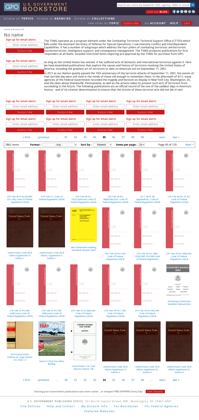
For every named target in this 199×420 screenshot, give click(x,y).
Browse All (18, 18)
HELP (174, 23)
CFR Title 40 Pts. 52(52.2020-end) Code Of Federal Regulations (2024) (83, 199)
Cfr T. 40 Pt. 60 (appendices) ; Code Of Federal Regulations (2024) (147, 199)
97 (123, 137)
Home (7, 29)
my (155, 23)
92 (75, 137)
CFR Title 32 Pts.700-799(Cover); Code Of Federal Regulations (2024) (52, 313)
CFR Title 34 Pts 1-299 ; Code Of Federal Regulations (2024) (115, 313)
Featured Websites (99, 411)
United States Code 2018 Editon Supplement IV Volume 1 (20, 255)
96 (113, 137)
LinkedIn (193, 11)
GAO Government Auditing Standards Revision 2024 (83, 248)
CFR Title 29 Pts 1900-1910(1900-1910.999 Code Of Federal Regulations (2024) (147, 256)
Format (35, 144)
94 (94, 137)
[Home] (37, 10)
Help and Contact (61, 406)
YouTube (185, 11)
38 (142, 380)
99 (142, 137)
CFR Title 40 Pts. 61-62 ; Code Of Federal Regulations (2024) (179, 199)
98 (132, 137)
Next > (189, 144)
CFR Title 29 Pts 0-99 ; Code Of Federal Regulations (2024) (115, 256)
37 (132, 380)
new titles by (113, 23)
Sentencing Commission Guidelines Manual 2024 (179, 302)
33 (94, 380)
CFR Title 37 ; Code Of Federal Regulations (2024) (52, 198)
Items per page (126, 144)
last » (176, 137)
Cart (187, 23)
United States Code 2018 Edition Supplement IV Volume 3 (115, 369)
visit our (158, 11)
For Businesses (126, 406)
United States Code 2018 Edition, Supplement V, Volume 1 (52, 255)
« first (26, 137)
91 (66, 137)
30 (66, 380)
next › (162, 137)
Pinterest (189, 11)
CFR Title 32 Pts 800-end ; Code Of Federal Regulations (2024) (83, 313)
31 (75, 380)
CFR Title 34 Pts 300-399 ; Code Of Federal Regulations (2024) (147, 313)
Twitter (178, 11)
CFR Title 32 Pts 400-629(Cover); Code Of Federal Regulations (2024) (20, 313)
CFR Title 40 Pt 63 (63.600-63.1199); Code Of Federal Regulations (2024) (20, 199)
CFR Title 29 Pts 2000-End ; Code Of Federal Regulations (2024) (179, 256)
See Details (155, 391)
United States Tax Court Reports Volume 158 (83, 367)
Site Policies (30, 406)
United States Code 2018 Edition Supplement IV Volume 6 (179, 369)
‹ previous (43, 137)
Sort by (86, 144)
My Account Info (94, 406)
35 (113, 380)
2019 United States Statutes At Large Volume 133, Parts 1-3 (19, 357)
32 (85, 380)
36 (123, 380)
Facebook (174, 11)
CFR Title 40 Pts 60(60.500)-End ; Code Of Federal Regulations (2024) (115, 199)
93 (85, 137)
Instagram (181, 11)
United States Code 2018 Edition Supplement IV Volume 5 (147, 369)
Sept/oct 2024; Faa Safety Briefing (51, 362)
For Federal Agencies (162, 406)
